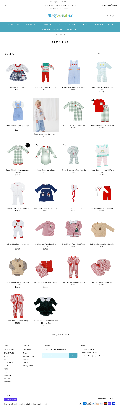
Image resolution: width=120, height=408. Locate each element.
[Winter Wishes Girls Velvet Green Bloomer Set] (46, 306)
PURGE (6, 369)
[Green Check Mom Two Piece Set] (74, 155)
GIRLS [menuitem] (47, 24)
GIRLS (6, 356)
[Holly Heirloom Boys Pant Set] (102, 193)
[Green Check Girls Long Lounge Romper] (18, 155)
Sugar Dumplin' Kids (25, 404)
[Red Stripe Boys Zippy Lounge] (74, 268)
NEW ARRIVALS (9, 353)
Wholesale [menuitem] (72, 29)
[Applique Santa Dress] (18, 72)
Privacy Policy (28, 366)
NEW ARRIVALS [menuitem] (32, 24)
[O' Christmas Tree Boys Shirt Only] (46, 229)
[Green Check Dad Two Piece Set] (102, 111)
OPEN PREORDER (9, 350)
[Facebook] (3, 5)
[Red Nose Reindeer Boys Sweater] (102, 229)
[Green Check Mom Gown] (46, 155)
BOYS (5, 359)
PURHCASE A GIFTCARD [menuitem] (52, 29)
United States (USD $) (109, 5)
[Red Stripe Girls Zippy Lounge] (18, 306)
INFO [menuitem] (109, 24)
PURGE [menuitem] (98, 24)
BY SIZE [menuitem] (86, 24)
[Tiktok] (10, 5)
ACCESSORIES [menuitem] (71, 24)
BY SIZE (6, 366)
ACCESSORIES (9, 363)
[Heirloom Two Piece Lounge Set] (18, 193)
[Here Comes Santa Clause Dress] (46, 193)
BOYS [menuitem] (57, 24)
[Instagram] (5, 5)
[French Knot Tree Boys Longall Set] (102, 72)
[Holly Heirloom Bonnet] (74, 193)
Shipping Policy (28, 356)
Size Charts (27, 350)
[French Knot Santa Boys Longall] (74, 72)
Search (25, 353)
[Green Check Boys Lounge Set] (74, 111)
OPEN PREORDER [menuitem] (14, 24)
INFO (5, 372)
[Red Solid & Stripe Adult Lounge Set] (46, 268)
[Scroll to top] (116, 404)
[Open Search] (107, 16)
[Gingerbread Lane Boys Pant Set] (46, 115)
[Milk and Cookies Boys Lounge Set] (18, 229)
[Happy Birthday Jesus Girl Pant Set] (102, 155)
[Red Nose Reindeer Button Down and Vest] (18, 268)
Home (56, 35)
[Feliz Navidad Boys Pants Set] (46, 72)
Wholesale (7, 382)
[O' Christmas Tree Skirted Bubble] (74, 229)
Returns (26, 359)
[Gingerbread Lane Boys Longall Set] (18, 111)
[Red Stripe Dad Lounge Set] (102, 268)
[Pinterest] (8, 5)
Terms (25, 363)
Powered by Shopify (40, 404)
